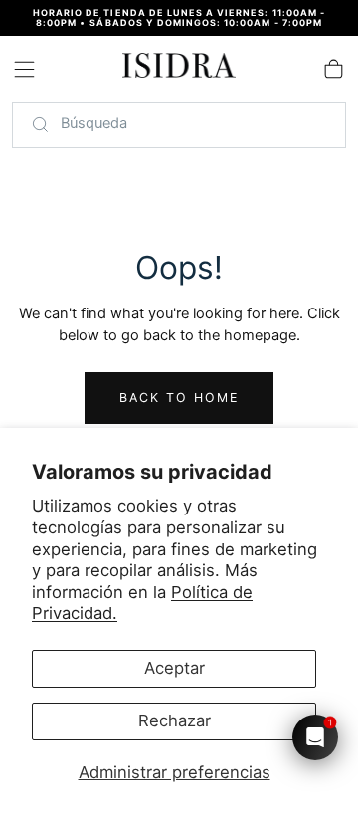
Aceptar (174, 668)
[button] (24, 69)
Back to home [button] (179, 397)
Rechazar (174, 720)
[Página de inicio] (179, 69)
